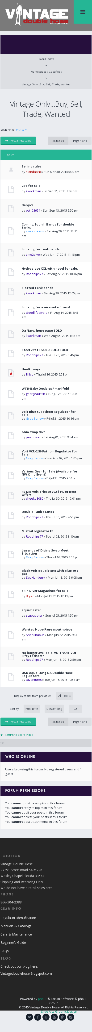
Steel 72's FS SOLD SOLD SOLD (45, 349)
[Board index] (36, 14)
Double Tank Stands (38, 511)
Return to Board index (19, 734)
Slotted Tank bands (37, 287)
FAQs (4, 950)
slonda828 (33, 172)
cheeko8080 (34, 498)
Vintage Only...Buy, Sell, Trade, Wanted (46, 84)
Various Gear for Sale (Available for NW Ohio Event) (49, 473)
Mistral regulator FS (38, 531)
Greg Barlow (35, 418)
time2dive (33, 254)
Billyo (29, 374)
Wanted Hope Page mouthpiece (47, 629)
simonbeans (35, 231)
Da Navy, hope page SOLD (42, 330)
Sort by (14, 708)
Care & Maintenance (16, 934)
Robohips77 (34, 274)
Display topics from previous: (33, 696)
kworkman (33, 191)
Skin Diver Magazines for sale (45, 590)
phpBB (42, 999)
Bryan (30, 596)
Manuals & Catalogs (15, 926)
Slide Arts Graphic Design (59, 1011)
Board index (46, 59)
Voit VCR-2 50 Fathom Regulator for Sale (49, 453)
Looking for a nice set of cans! (46, 307)
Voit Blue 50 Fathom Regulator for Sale (49, 413)
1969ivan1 (22, 130)
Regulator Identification (18, 917)
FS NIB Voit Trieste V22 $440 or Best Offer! (49, 493)
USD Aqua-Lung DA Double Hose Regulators (47, 674)
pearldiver (33, 437)
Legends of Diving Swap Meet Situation (45, 552)
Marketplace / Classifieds (46, 71)
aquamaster (31, 610)
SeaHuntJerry (35, 577)
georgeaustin (35, 394)
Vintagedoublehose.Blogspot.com (26, 973)
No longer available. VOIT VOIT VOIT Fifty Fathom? (50, 654)
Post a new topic (20, 140)
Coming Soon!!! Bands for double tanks (48, 226)
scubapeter (34, 615)
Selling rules (31, 166)
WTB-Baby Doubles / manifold (45, 388)
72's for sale (31, 185)
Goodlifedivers (36, 312)
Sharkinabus (35, 635)
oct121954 (33, 210)
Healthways (31, 369)
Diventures (34, 679)
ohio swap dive (33, 432)
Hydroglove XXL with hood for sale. (50, 268)
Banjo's (27, 205)
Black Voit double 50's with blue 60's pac (50, 572)
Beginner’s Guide (13, 942)
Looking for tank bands (40, 249)
